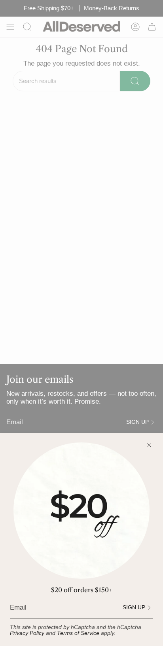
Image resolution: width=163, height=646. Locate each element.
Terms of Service (78, 633)
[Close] (149, 445)
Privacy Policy (27, 633)
